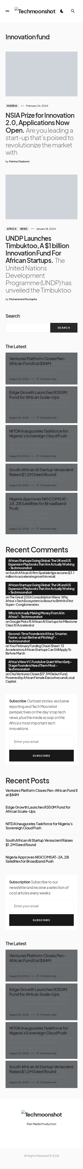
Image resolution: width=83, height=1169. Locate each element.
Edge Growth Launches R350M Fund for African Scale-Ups (38, 809)
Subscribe (41, 755)
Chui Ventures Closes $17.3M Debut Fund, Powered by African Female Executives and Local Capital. (40, 677)
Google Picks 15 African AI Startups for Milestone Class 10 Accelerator (41, 623)
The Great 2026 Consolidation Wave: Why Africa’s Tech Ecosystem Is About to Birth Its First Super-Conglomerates (39, 600)
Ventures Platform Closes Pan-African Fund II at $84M (41, 792)
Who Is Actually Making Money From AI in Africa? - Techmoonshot (36, 615)
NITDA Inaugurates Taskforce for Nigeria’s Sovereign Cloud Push (39, 826)
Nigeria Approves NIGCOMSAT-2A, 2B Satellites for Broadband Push (37, 859)
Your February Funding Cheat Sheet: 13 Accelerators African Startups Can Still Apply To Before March (38, 649)
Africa (11, 228)
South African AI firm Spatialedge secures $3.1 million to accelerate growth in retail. (40, 574)
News (23, 228)
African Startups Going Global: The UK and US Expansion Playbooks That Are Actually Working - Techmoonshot (41, 564)
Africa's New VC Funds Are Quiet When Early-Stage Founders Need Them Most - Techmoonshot (40, 665)
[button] (7, 11)
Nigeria (12, 105)
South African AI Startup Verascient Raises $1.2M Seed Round (39, 842)
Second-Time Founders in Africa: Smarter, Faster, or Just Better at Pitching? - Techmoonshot (38, 637)
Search (13, 316)
